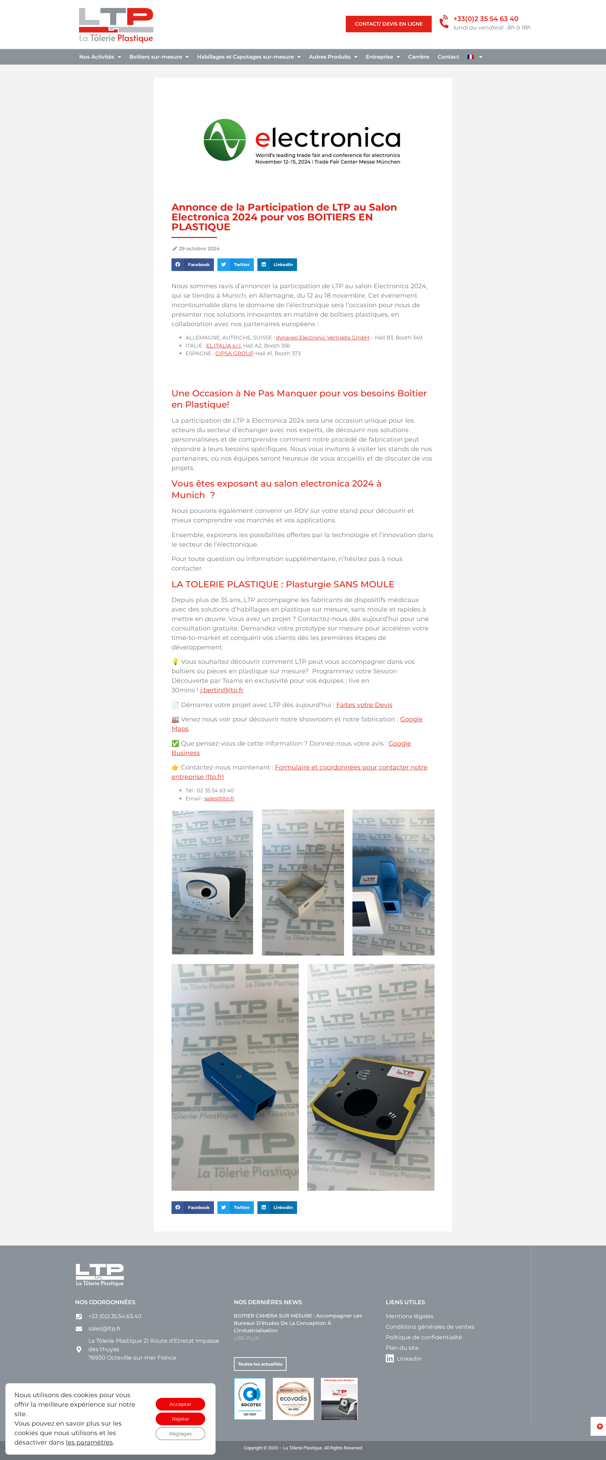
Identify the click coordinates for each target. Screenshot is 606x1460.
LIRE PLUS (246, 1338)
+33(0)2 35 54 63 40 (486, 19)
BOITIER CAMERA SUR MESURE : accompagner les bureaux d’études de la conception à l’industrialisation (298, 1323)
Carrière (418, 56)
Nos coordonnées (105, 1302)
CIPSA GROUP (234, 353)
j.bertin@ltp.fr (221, 690)
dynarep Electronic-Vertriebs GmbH (322, 337)
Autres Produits (330, 56)
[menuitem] (474, 57)
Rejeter (180, 1419)
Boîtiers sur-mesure (155, 56)
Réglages (180, 1434)
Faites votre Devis (364, 705)
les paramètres (89, 1442)
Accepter (180, 1404)
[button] (192, 264)
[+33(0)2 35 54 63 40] (445, 21)
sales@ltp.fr (219, 798)
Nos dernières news (268, 1302)
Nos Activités (96, 56)
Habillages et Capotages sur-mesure (245, 56)
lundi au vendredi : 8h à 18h (492, 27)
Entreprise (379, 56)
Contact (448, 56)
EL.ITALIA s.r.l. (224, 345)
